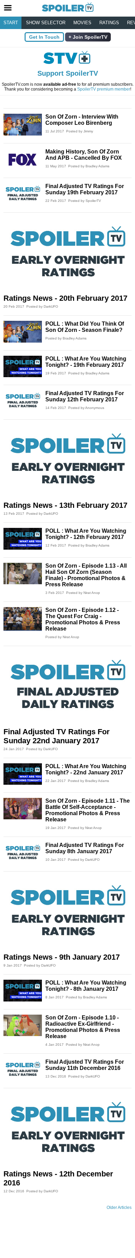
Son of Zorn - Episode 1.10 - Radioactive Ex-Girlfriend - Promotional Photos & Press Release (82, 1027)
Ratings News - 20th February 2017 (65, 298)
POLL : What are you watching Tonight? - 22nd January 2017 (85, 769)
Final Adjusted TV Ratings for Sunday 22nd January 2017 (56, 736)
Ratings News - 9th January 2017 (61, 957)
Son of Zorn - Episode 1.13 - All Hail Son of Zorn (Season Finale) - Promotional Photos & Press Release (86, 575)
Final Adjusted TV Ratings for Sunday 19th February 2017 (84, 189)
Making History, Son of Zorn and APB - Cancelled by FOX (83, 155)
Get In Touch (44, 37)
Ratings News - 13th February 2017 (65, 505)
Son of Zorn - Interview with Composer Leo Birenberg (81, 120)
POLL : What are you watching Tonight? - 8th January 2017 (85, 986)
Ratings (109, 22)
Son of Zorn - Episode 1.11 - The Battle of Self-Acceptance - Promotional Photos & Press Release (87, 810)
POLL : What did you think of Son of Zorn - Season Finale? (84, 327)
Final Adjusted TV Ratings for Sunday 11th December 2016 (84, 1065)
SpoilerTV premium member (103, 89)
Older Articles (119, 1207)
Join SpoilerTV (89, 37)
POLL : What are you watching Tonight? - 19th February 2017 (85, 362)
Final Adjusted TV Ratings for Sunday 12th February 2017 (84, 396)
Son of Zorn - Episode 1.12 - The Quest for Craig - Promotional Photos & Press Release (82, 619)
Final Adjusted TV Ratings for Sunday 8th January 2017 (84, 848)
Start (10, 22)
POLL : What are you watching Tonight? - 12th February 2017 (85, 534)
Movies (82, 22)
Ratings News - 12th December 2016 (58, 1178)
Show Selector (45, 22)
